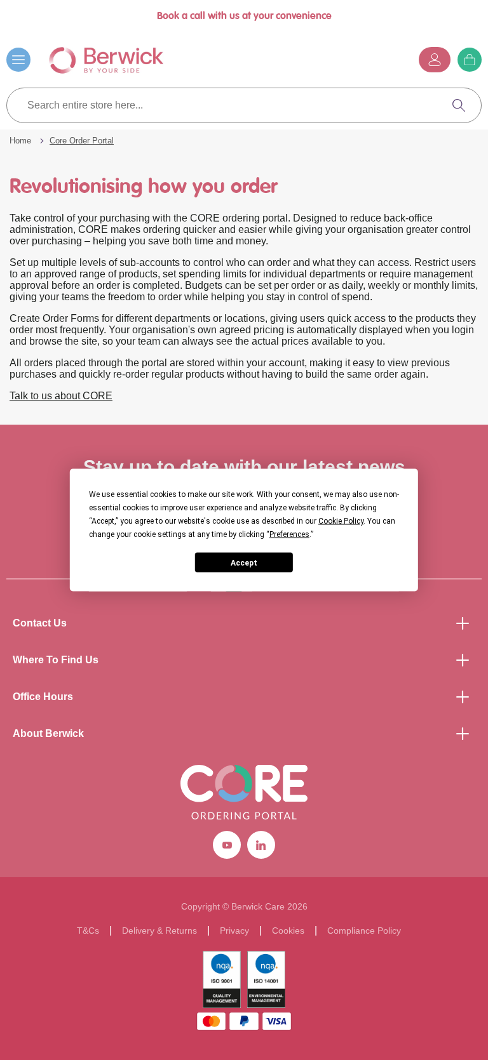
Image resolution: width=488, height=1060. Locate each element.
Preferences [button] (289, 534)
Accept (244, 562)
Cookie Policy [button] (340, 521)
